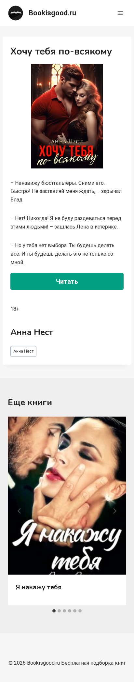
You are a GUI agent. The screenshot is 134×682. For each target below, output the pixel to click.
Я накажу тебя (38, 587)
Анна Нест (23, 351)
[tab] (54, 610)
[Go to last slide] (19, 511)
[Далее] (114, 511)
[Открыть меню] (120, 13)
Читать (67, 281)
